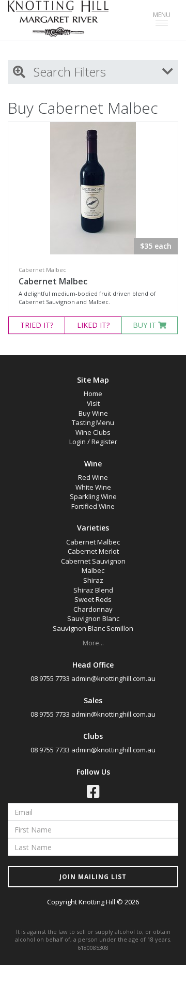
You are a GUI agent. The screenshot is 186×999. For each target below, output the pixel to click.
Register (104, 441)
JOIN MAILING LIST (93, 876)
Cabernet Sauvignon (93, 561)
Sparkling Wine (93, 496)
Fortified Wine (93, 506)
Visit (93, 403)
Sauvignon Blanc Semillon (93, 628)
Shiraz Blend (93, 590)
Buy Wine (93, 413)
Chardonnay (93, 609)
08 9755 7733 (50, 678)
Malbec (93, 570)
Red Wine (93, 477)
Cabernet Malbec (53, 281)
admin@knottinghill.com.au (113, 678)
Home (93, 393)
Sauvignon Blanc (93, 618)
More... (93, 642)
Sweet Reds (93, 599)
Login (77, 441)
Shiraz (93, 580)
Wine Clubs (93, 432)
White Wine (93, 487)
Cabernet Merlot (93, 551)
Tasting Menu (93, 422)
